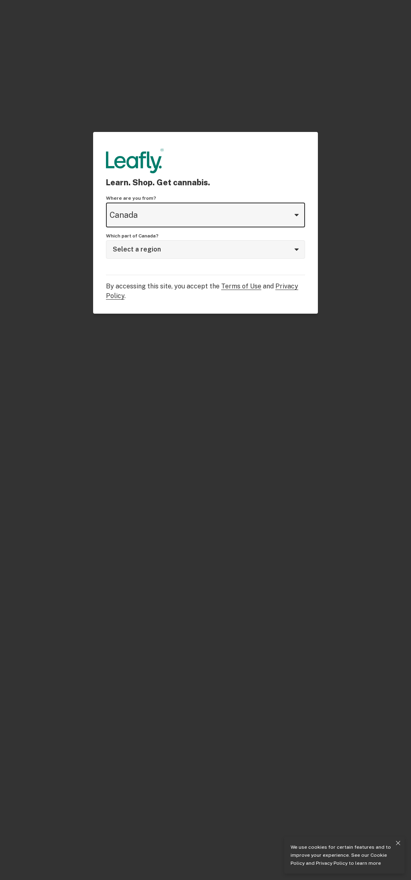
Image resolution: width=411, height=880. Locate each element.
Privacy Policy (332, 863)
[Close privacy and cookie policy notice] (398, 843)
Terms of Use (241, 286)
